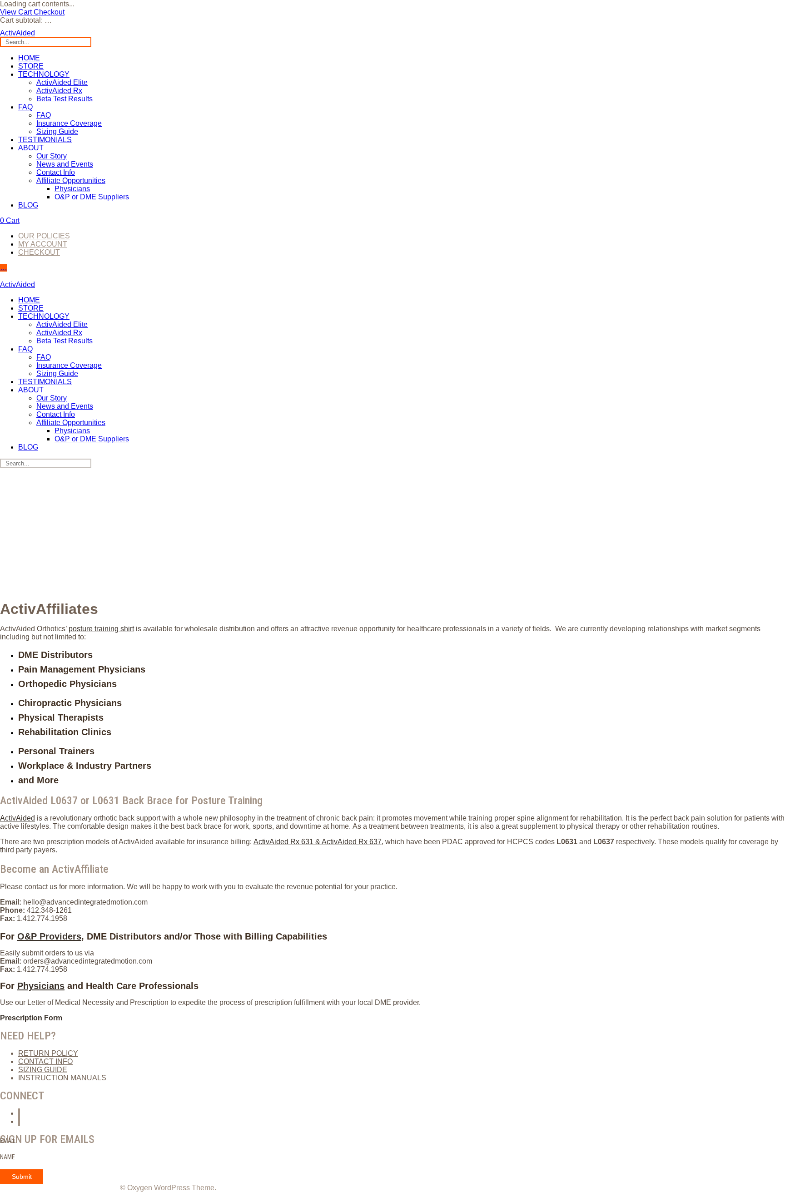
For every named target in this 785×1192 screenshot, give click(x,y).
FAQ (25, 107)
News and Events (64, 164)
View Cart (17, 12)
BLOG (28, 205)
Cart (10, 220)
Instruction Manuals (62, 1078)
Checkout (49, 12)
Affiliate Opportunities (70, 180)
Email (7, 1140)
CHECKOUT (39, 252)
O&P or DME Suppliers (92, 197)
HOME (29, 58)
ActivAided (17, 818)
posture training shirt (101, 629)
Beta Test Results (64, 99)
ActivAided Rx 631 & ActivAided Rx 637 (317, 842)
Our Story (51, 156)
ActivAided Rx (59, 90)
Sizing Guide (57, 131)
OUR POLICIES (44, 236)
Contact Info (55, 172)
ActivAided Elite (62, 82)
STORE (31, 66)
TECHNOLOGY (44, 74)
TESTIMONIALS (45, 139)
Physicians (72, 189)
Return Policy (48, 1053)
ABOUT (31, 148)
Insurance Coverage (69, 123)
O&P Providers (49, 936)
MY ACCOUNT (42, 244)
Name (7, 1157)
